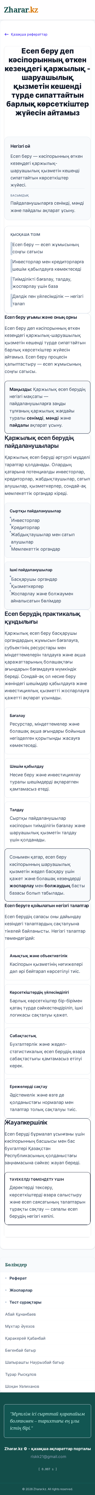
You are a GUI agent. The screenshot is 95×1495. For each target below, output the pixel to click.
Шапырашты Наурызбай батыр (34, 1362)
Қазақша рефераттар (29, 34)
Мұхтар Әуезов (20, 1326)
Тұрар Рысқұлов (20, 1374)
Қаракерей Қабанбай (25, 1338)
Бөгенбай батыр (20, 1350)
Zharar (21, 10)
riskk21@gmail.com (48, 1456)
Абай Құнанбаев (20, 1314)
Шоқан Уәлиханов (22, 1386)
